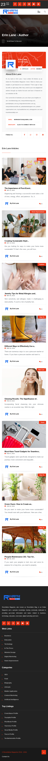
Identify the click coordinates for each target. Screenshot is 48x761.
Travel (42, 422)
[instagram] (24, 4)
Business (41, 159)
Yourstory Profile (10, 726)
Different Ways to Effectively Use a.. (20, 346)
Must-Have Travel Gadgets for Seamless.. (22, 451)
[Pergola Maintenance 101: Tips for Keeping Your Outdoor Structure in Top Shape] (24, 539)
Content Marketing (10, 695)
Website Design (9, 652)
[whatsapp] (20, 4)
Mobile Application (10, 691)
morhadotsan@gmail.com (23, 119)
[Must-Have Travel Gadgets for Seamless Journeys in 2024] (24, 434)
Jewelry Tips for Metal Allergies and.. (20, 293)
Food (6, 679)
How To (42, 317)
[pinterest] (38, 4)
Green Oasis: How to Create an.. (18, 504)
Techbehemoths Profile (12, 738)
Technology (8, 644)
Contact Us (5, 756)
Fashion (41, 264)
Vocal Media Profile (11, 730)
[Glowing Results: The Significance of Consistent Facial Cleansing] (24, 381)
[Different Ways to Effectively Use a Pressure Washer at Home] (24, 329)
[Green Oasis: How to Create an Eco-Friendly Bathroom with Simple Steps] (24, 487)
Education (7, 640)
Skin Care (41, 369)
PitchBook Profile (10, 722)
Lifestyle (7, 687)
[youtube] (34, 4)
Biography (8, 683)
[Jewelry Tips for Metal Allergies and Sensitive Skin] (24, 276)
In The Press (8, 648)
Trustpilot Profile (10, 717)
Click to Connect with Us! (26, 124)
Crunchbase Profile (11, 713)
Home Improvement (38, 212)
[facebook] (15, 4)
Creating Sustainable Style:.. (17, 241)
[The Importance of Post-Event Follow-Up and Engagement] (24, 171)
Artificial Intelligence (11, 699)
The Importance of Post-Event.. (18, 188)
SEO (6, 674)
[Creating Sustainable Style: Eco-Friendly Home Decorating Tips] (24, 223)
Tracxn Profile (9, 734)
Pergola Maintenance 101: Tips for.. (20, 557)
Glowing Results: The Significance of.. (21, 399)
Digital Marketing (10, 656)
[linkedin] (29, 4)
